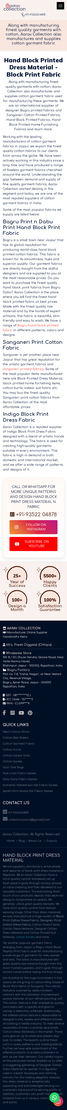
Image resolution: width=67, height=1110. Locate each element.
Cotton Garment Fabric (18, 743)
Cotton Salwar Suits (16, 755)
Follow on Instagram (36, 527)
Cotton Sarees (12, 761)
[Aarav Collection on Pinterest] (30, 713)
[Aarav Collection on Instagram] (12, 713)
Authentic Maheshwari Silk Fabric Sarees (30, 785)
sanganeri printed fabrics (23, 369)
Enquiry (51, 840)
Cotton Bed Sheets (15, 737)
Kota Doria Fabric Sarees (20, 779)
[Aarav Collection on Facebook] (4, 713)
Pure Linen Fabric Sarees (19, 773)
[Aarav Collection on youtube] (21, 713)
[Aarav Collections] (14, 6)
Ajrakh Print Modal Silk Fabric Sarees (28, 791)
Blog (21, 840)
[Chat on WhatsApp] (54, 1097)
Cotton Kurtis (12, 749)
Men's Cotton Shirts (16, 732)
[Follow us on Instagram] (58, 1101)
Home (11, 840)
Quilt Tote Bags (13, 767)
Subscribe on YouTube (37, 544)
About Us (35, 840)
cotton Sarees (25, 937)
